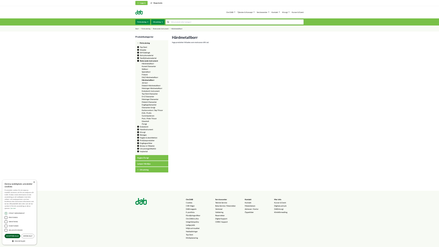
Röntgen (143, 135)
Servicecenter (262, 12)
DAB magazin (191, 209)
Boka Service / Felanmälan (225, 206)
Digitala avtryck (280, 206)
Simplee (143, 50)
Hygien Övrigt (143, 158)
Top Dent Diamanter (150, 94)
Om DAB (229, 12)
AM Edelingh (145, 52)
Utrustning (144, 170)
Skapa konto (157, 3)
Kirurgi (285, 12)
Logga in (143, 3)
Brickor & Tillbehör (147, 146)
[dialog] (19, 212)
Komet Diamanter (149, 66)
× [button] (34, 182)
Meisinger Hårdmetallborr (152, 88)
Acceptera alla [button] (12, 236)
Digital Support (221, 218)
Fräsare (145, 74)
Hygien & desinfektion (148, 138)
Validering (219, 212)
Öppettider (249, 212)
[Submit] (168, 21)
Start (137, 29)
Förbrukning (145, 29)
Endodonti (144, 127)
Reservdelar (220, 215)
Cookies (189, 202)
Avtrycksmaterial (146, 55)
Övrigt (144, 124)
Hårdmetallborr (148, 63)
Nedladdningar (192, 231)
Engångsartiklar (146, 143)
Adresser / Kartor (251, 209)
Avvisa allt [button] (27, 236)
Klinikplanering (192, 238)
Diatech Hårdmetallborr (151, 85)
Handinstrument (146, 129)
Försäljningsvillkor (193, 215)
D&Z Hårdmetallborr (150, 77)
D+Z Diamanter (148, 96)
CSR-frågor (190, 206)
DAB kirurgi (278, 209)
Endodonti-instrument (151, 91)
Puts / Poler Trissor (149, 118)
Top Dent (143, 47)
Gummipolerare (148, 116)
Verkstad (218, 209)
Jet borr (145, 83)
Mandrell (145, 121)
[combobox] (235, 22)
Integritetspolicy (192, 222)
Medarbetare (250, 206)
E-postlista (190, 212)
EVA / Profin (146, 113)
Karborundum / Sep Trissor (152, 110)
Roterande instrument (161, 29)
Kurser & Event (298, 12)
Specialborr (146, 72)
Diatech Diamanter (149, 102)
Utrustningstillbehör (148, 149)
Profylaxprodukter (147, 140)
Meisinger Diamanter (150, 99)
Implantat (144, 151)
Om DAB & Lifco (192, 218)
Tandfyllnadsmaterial (148, 58)
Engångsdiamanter (149, 105)
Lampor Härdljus (144, 164)
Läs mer (13, 208)
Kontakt (248, 199)
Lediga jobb (190, 225)
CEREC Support (221, 222)
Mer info (277, 199)
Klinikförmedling (280, 212)
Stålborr (145, 69)
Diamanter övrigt (148, 107)
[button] (19, 241)
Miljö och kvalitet (192, 228)
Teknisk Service (221, 202)
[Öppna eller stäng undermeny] (235, 12)
